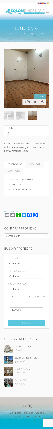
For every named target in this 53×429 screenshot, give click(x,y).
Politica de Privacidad (33, 413)
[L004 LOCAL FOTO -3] (26, 78)
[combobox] (26, 235)
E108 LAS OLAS (23, 346)
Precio (26, 296)
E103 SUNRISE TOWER (26, 357)
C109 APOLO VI (23, 369)
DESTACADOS (14, 164)
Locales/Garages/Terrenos (31, 33)
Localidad (13, 258)
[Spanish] (47, 3)
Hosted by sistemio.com (26, 420)
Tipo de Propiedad (17, 283)
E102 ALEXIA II (22, 380)
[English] (38, 3)
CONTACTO (13, 171)
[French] (41, 3)
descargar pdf (11, 211)
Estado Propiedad (17, 271)
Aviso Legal (15, 413)
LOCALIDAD (34, 164)
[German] (43, 3)
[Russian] (45, 3)
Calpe (11, 33)
